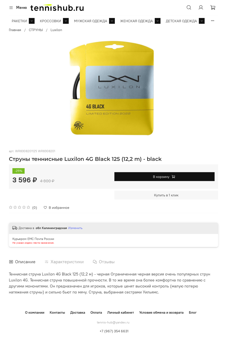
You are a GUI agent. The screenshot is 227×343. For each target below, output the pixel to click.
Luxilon (56, 30)
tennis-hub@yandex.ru (113, 322)
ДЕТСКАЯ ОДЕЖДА (181, 21)
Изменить (75, 228)
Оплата (96, 312)
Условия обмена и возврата (161, 312)
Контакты (57, 312)
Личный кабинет (120, 312)
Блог (193, 312)
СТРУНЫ (36, 30)
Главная (15, 30)
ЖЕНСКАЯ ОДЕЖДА (136, 21)
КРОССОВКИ (50, 21)
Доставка (77, 312)
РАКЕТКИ (19, 21)
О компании (34, 312)
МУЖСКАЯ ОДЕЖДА (90, 21)
